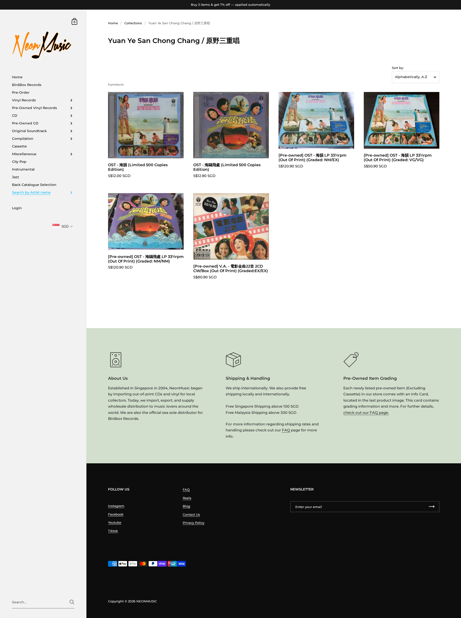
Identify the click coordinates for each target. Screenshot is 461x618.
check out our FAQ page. (366, 412)
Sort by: (398, 67)
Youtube (114, 522)
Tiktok (113, 531)
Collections (133, 23)
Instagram (116, 506)
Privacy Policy (193, 523)
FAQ (286, 430)
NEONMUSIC (146, 601)
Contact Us (191, 514)
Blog (186, 506)
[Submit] (71, 602)
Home (113, 23)
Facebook (115, 514)
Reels (187, 498)
